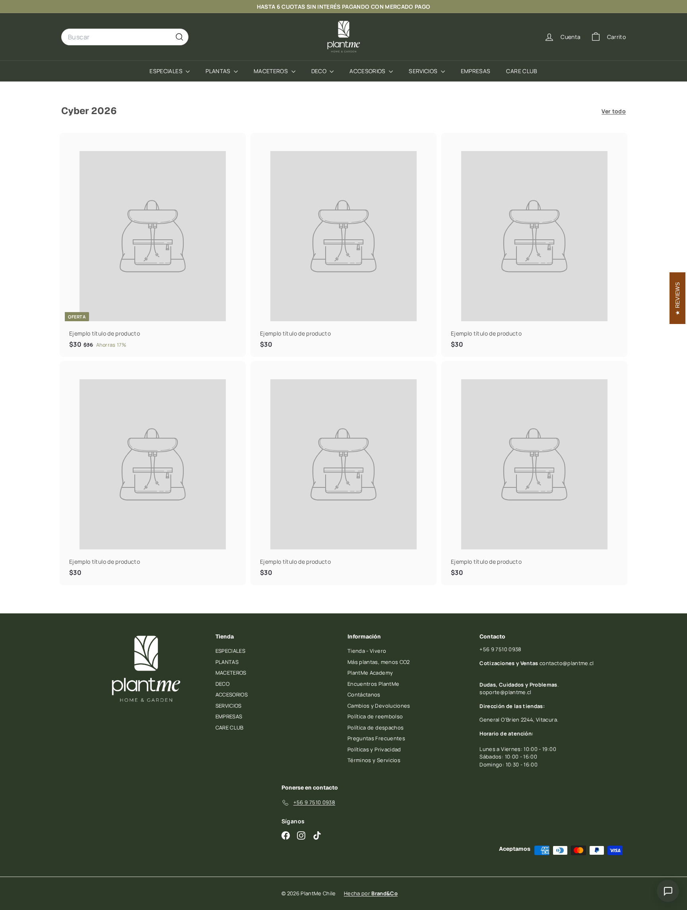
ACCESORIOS (368, 71)
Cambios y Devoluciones (378, 705)
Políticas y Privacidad (374, 749)
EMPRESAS (476, 71)
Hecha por (371, 893)
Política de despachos (375, 727)
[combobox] (124, 37)
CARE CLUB (521, 71)
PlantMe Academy (370, 672)
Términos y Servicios (373, 760)
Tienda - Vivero (366, 650)
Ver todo (614, 111)
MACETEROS (271, 71)
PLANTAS (219, 71)
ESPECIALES (166, 71)
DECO (319, 71)
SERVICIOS (424, 71)
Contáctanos (363, 694)
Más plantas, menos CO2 (378, 662)
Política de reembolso (375, 716)
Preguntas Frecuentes (376, 738)
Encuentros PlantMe (373, 683)
